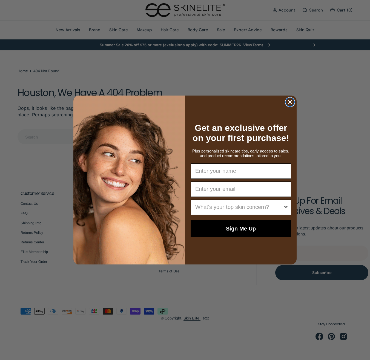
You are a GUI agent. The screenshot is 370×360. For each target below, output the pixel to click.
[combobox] (239, 207)
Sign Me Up (241, 229)
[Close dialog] (290, 102)
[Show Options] (286, 207)
